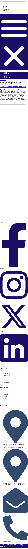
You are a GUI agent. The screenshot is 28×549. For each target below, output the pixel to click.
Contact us (6, 12)
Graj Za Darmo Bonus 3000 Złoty (13, 87)
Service (5, 10)
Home (5, 6)
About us (6, 9)
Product (5, 8)
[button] (14, 42)
